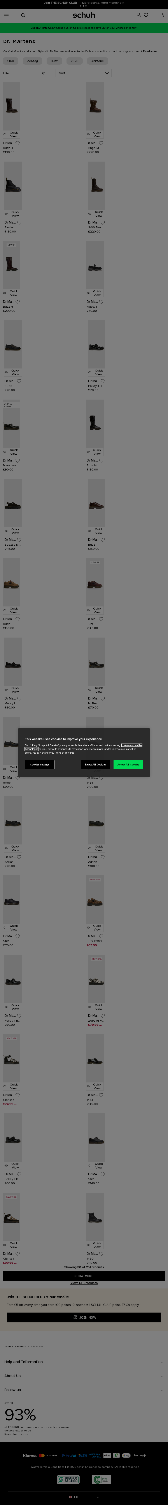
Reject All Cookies (95, 764)
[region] (84, 752)
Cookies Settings (39, 764)
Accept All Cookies (128, 764)
